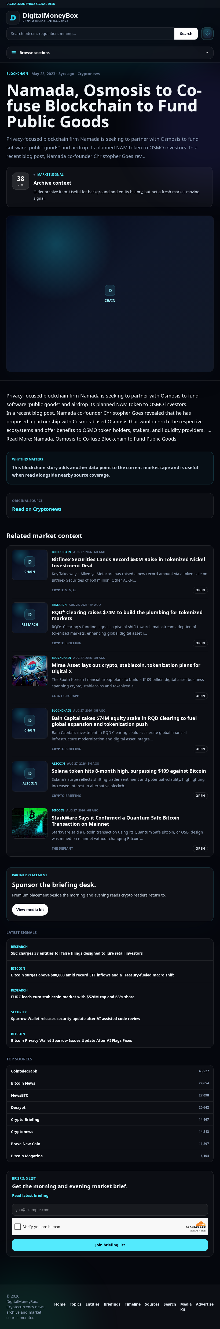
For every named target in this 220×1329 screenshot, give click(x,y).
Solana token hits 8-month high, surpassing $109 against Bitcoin (129, 771)
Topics (75, 1304)
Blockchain (17, 74)
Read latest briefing (30, 1195)
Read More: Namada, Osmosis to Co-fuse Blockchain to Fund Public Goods (91, 438)
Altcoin (58, 763)
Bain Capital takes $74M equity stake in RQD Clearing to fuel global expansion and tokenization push (124, 721)
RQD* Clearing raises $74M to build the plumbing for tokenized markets (127, 615)
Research (59, 605)
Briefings (112, 1304)
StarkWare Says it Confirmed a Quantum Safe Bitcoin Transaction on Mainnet (115, 820)
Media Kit (186, 1307)
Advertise (205, 1304)
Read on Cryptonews (36, 509)
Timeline (133, 1304)
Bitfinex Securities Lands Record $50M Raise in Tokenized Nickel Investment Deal (128, 562)
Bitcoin (58, 810)
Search (186, 33)
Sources (152, 1304)
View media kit (30, 909)
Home (59, 1304)
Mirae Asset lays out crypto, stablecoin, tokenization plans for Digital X (126, 668)
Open (200, 590)
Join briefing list (110, 1244)
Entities (93, 1304)
